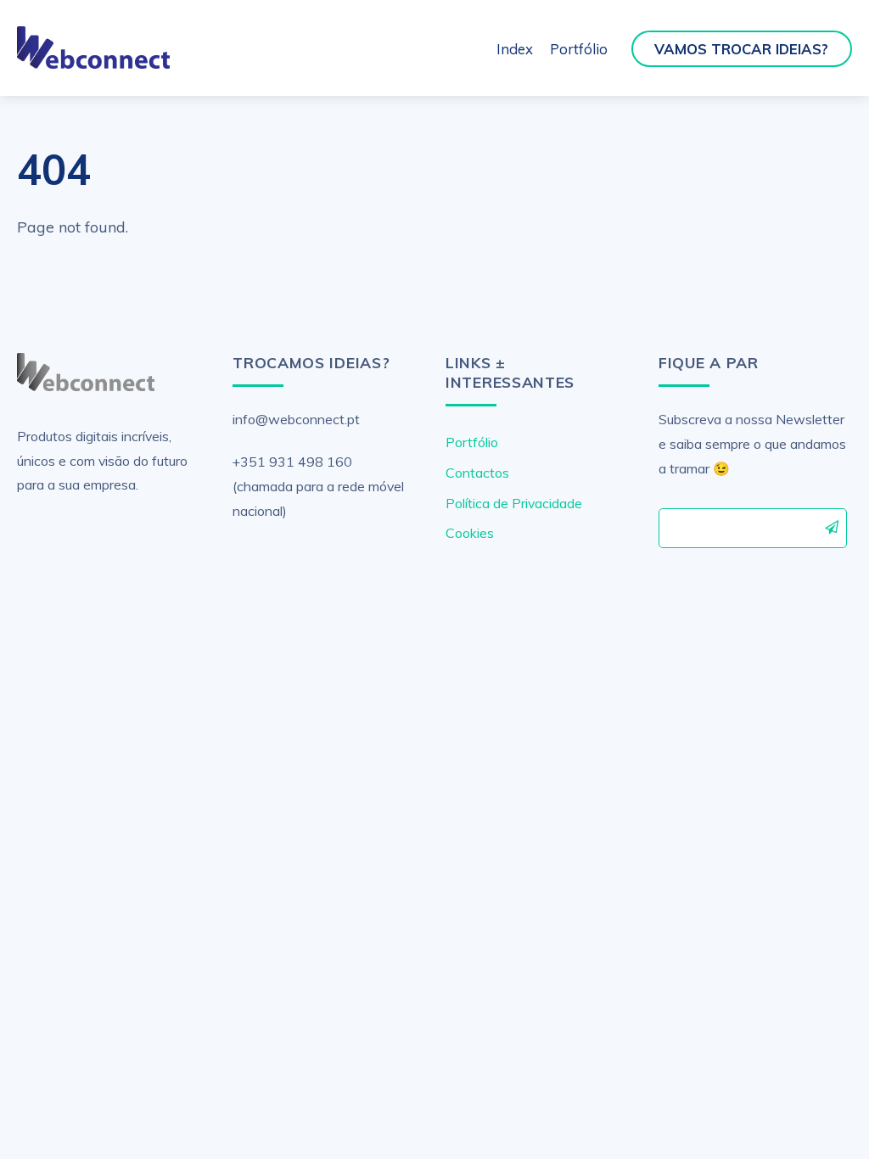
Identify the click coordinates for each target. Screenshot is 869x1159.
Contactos (477, 472)
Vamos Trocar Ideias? (741, 49)
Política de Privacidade (514, 503)
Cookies (470, 532)
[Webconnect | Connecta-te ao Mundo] (93, 61)
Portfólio (579, 49)
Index (514, 49)
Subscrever (832, 527)
